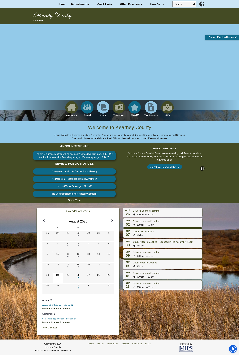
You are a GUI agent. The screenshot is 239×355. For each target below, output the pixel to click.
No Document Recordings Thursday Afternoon (74, 179)
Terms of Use (112, 344)
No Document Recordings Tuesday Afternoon (74, 194)
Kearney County (52, 15)
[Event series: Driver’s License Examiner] (72, 305)
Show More (74, 200)
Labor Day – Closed (143, 231)
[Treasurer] (119, 110)
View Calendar (49, 328)
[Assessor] (71, 110)
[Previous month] (44, 220)
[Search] (194, 4)
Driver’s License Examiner (56, 308)
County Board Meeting (145, 262)
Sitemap (125, 344)
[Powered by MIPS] (186, 348)
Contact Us (137, 344)
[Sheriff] (134, 110)
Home (91, 344)
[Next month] (112, 220)
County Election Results (222, 37)
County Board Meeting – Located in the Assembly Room (163, 242)
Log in (148, 344)
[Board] (87, 110)
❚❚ (202, 168)
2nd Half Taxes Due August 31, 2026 (74, 186)
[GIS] (167, 110)
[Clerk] (103, 110)
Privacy (100, 344)
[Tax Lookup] (151, 110)
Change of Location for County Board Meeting (74, 171)
